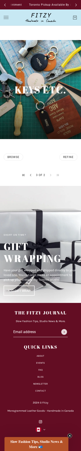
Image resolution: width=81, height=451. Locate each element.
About (40, 356)
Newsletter (40, 384)
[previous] (5, 4)
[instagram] (40, 421)
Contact (40, 391)
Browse (13, 157)
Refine (68, 157)
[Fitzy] (40, 17)
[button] (23, 175)
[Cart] (74, 17)
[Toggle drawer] (6, 17)
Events (40, 363)
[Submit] (64, 332)
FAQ (40, 370)
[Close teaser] (70, 435)
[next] (76, 4)
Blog (41, 377)
